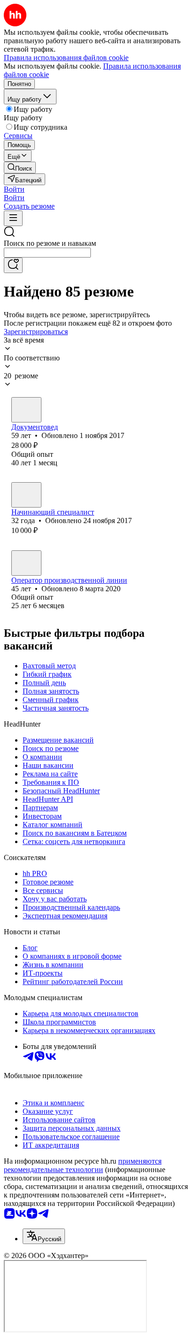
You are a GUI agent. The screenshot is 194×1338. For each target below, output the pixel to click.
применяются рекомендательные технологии (83, 1165)
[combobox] (47, 253)
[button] (14, 189)
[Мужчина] (26, 563)
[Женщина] (26, 410)
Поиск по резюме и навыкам (50, 243)
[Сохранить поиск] (13, 265)
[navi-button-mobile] (13, 218)
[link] (20, 167)
